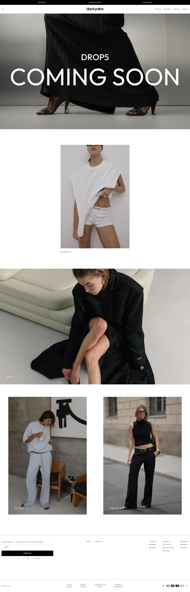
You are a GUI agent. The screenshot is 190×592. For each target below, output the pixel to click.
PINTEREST (184, 545)
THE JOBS (165, 551)
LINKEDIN (183, 548)
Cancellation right (99, 586)
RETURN (152, 548)
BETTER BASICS (66, 252)
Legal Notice (69, 586)
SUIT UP (9, 377)
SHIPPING (152, 545)
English (98, 541)
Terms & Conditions (118, 586)
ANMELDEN (27, 553)
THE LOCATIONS (168, 548)
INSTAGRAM (184, 541)
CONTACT (152, 541)
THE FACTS (166, 541)
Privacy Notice (83, 586)
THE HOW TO (167, 545)
